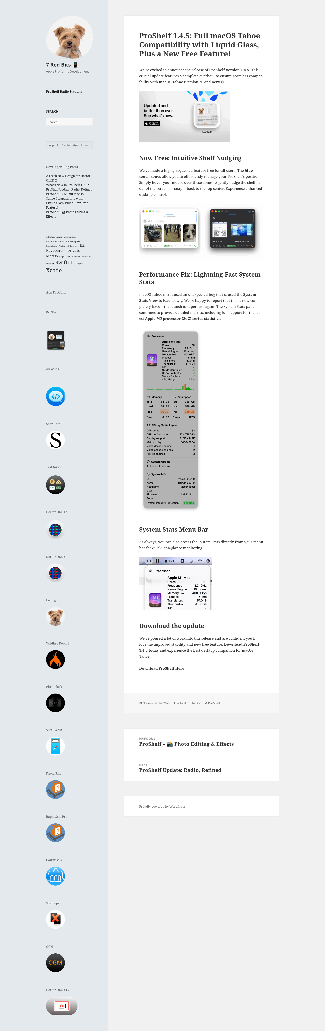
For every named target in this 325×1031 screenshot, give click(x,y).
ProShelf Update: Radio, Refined (69, 189)
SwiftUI (64, 262)
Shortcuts (86, 256)
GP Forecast (72, 246)
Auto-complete (73, 241)
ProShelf (76, 256)
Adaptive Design (54, 237)
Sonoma (50, 263)
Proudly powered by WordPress (162, 806)
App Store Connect (55, 241)
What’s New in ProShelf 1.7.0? (67, 185)
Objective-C (65, 256)
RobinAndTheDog (189, 703)
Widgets (78, 263)
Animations (70, 237)
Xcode (54, 270)
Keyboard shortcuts (63, 250)
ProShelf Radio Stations (64, 91)
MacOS (52, 255)
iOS (82, 246)
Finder (61, 246)
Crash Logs (51, 246)
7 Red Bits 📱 (62, 64)
